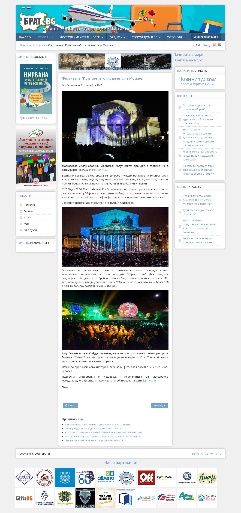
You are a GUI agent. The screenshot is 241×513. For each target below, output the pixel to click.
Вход (206, 45)
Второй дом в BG (144, 37)
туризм (198, 84)
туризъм (207, 79)
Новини (188, 78)
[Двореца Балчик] (115, 61)
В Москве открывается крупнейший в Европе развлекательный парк (103, 432)
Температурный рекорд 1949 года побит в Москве (93, 428)
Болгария (29, 205)
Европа (28, 211)
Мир (26, 223)
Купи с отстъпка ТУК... (33, 118)
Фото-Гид (174, 37)
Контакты (215, 453)
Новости (43, 37)
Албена (209, 84)
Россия (28, 217)
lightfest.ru (149, 380)
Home (195, 453)
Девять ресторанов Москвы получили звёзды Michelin (95, 440)
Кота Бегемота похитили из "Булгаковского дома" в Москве (98, 424)
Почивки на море (188, 54)
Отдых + (116, 37)
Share (65, 387)
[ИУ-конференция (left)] (36, 157)
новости (185, 84)
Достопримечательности (80, 37)
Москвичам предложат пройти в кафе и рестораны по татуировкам (102, 436)
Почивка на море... (189, 60)
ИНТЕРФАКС (99, 169)
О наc (204, 453)
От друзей (30, 230)
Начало (25, 37)
